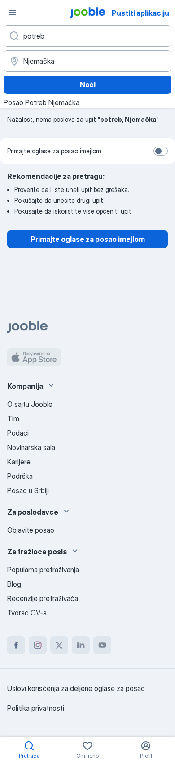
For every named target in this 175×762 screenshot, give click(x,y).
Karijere (19, 461)
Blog (14, 583)
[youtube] (102, 645)
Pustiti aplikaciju (140, 13)
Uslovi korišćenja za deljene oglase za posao (76, 688)
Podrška (20, 476)
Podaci (18, 432)
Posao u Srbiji (28, 490)
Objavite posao (30, 530)
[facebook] (16, 645)
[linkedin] (81, 645)
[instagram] (38, 645)
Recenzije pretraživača (42, 598)
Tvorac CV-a (27, 612)
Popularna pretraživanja (43, 569)
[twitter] (59, 645)
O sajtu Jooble (29, 404)
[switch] (160, 151)
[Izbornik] (13, 13)
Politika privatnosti (35, 708)
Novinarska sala (31, 447)
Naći (88, 84)
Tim (13, 418)
